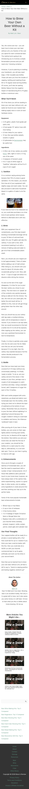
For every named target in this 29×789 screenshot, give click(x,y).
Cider (14, 768)
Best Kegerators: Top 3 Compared (12, 714)
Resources (14, 757)
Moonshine (14, 765)
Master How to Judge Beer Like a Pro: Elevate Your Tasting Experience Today (14, 651)
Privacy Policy (14, 777)
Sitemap (14, 754)
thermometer (18, 140)
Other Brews (14, 771)
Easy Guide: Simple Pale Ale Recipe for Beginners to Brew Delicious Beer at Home (13, 633)
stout (5, 154)
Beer (19, 33)
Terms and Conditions (14, 780)
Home (14, 746)
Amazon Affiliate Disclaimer (14, 785)
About (15, 749)
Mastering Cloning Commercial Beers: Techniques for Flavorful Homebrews (13, 669)
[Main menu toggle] (26, 2)
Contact (14, 752)
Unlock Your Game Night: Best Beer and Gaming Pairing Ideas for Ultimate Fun (14, 687)
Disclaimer (14, 783)
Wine (14, 763)
